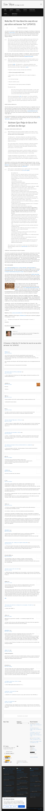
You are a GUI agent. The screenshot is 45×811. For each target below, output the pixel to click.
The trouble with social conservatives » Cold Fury (13, 432)
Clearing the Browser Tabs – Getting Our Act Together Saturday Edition (16, 542)
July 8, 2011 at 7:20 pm (8, 384)
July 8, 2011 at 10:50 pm (8, 471)
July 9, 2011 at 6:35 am (8, 556)
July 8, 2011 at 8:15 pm (8, 433)
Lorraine (6, 470)
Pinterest (34, 4)
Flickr (36, 4)
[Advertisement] (22, 752)
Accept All (21, 806)
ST (7, 27)
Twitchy (13, 769)
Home (5, 10)
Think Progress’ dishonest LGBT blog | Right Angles (13, 371)
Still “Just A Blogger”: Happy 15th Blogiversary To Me (35, 724)
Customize (7, 806)
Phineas (6, 351)
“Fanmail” (18, 10)
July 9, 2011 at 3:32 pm (8, 606)
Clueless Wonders (20, 27)
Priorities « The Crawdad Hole (9, 701)
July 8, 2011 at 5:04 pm (8, 373)
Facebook (29, 4)
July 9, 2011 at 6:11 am (8, 543)
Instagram (39, 4)
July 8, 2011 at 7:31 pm (8, 397)
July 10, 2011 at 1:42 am (8, 631)
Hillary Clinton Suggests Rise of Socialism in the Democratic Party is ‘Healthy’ (22, 787)
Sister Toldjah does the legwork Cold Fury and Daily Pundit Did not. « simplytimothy (18, 444)
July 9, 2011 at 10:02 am (8, 570)
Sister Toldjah (34, 750)
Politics (25, 10)
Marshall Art (7, 530)
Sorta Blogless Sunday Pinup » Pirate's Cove (12, 681)
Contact (11, 10)
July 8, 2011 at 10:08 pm (8, 457)
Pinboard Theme (31, 808)
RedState (32, 770)
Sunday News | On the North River (10, 691)
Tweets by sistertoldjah (34, 757)
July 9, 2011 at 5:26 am (8, 531)
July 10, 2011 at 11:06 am (8, 692)
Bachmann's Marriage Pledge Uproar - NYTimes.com (13, 419)
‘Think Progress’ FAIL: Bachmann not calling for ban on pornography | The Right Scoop (19, 604)
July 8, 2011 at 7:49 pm (8, 421)
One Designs (38, 808)
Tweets (6, 14)
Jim (30, 741)
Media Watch (14, 14)
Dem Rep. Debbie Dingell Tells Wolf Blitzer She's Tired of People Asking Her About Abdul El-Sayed (9, 777)
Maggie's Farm (7, 650)
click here (20, 762)
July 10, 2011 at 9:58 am (8, 682)
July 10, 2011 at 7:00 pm (8, 702)
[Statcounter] (32, 752)
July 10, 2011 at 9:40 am (8, 666)
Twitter (32, 4)
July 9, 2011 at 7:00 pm (8, 616)
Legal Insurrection (20, 772)
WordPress (40, 809)
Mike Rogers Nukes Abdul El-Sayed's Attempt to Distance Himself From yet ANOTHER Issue (8, 771)
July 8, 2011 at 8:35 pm (8, 446)
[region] (14, 803)
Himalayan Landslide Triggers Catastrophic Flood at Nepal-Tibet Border (22, 781)
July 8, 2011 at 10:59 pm (8, 481)
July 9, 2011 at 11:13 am (8, 582)
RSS (33, 747)
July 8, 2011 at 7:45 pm (8, 409)
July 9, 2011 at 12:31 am (8, 505)
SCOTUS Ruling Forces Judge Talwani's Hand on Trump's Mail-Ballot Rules (35, 784)
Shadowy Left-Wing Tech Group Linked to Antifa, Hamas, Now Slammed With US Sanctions (35, 794)
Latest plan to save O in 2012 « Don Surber (12, 568)
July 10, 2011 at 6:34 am (8, 651)
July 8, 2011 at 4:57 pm (8, 353)
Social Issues (32, 10)
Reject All (14, 806)
